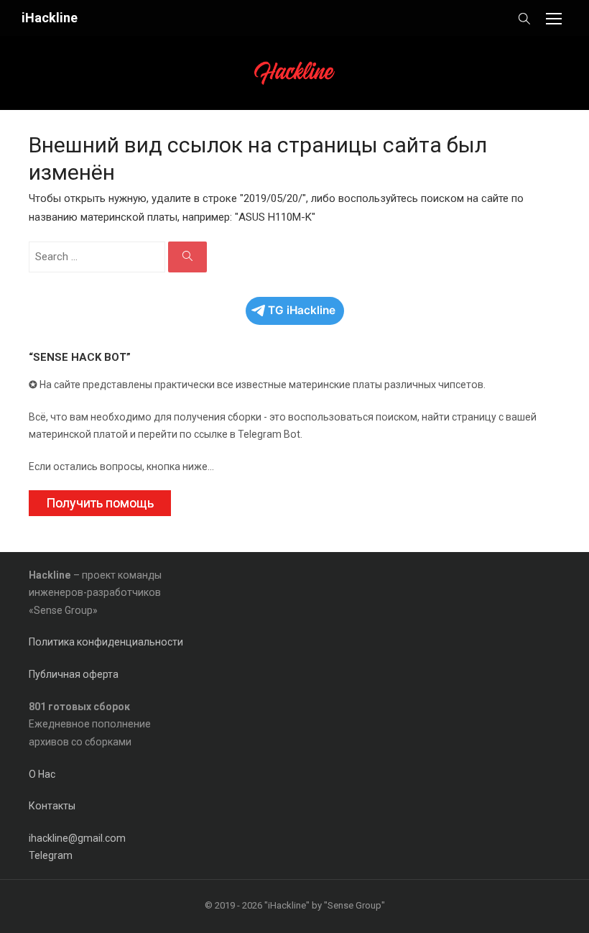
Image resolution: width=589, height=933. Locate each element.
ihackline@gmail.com (77, 838)
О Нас (42, 774)
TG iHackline (301, 310)
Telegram (51, 855)
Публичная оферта (74, 674)
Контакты (52, 806)
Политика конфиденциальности (106, 642)
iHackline (50, 17)
